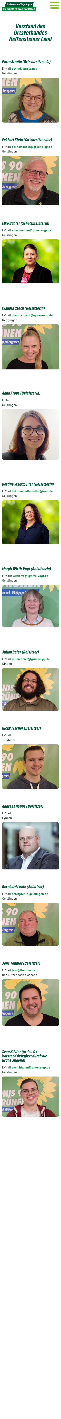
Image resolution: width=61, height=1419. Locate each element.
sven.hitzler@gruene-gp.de (31, 1067)
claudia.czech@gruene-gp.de (32, 315)
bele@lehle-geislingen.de (30, 894)
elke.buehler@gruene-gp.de (31, 230)
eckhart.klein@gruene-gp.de (32, 147)
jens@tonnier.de (23, 970)
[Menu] (54, 5)
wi (14, 576)
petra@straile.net (24, 68)
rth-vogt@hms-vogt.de (32, 576)
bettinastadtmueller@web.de (32, 491)
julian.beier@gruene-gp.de (31, 659)
